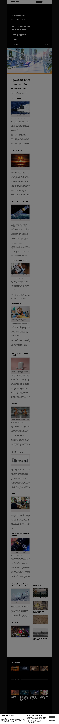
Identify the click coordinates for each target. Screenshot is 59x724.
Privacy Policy (14, 721)
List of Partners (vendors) (31, 722)
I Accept (52, 717)
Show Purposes (52, 720)
